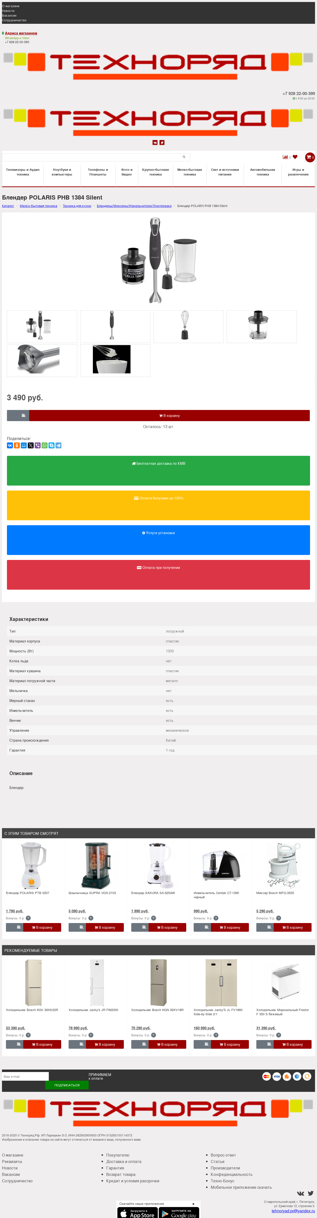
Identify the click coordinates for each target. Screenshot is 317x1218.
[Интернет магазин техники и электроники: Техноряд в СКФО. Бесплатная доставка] (158, 63)
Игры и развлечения (298, 171)
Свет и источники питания (225, 171)
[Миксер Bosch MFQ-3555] (284, 865)
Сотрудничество (14, 20)
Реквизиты (12, 1161)
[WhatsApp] (45, 445)
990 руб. (201, 911)
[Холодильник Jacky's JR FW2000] (96, 982)
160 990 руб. (204, 1028)
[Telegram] (58, 445)
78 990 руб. (78, 1028)
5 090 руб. (77, 911)
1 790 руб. (14, 911)
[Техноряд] (158, 119)
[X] (31, 445)
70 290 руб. (141, 1028)
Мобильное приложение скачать (241, 1187)
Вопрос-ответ (223, 1155)
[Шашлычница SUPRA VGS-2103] (96, 865)
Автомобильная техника (262, 171)
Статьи (217, 1161)
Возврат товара (120, 1174)
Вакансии (9, 15)
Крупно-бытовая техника (155, 171)
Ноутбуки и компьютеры (62, 171)
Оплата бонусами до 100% (160, 497)
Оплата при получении (160, 567)
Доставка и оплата (123, 1161)
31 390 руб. (266, 1028)
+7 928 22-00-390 (299, 93)
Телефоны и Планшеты (98, 171)
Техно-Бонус (222, 1181)
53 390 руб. (15, 1028)
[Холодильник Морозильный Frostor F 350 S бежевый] (284, 982)
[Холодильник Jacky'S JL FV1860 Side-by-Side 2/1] (221, 982)
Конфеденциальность (232, 1174)
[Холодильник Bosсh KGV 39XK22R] (33, 982)
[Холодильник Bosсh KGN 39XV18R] (159, 982)
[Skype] (51, 445)
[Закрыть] (192, 1207)
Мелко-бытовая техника (189, 171)
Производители (225, 1168)
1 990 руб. (140, 911)
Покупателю (117, 1155)
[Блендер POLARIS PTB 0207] (33, 865)
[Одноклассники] (17, 445)
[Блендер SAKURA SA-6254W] (159, 865)
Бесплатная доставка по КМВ (160, 463)
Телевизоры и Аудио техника (23, 171)
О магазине (10, 5)
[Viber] (38, 445)
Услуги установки (160, 532)
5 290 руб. (265, 911)
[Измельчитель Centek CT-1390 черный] (221, 865)
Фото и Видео (126, 171)
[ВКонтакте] (10, 445)
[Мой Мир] (24, 445)
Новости (8, 10)
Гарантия (115, 1168)
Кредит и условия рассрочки (132, 1181)
